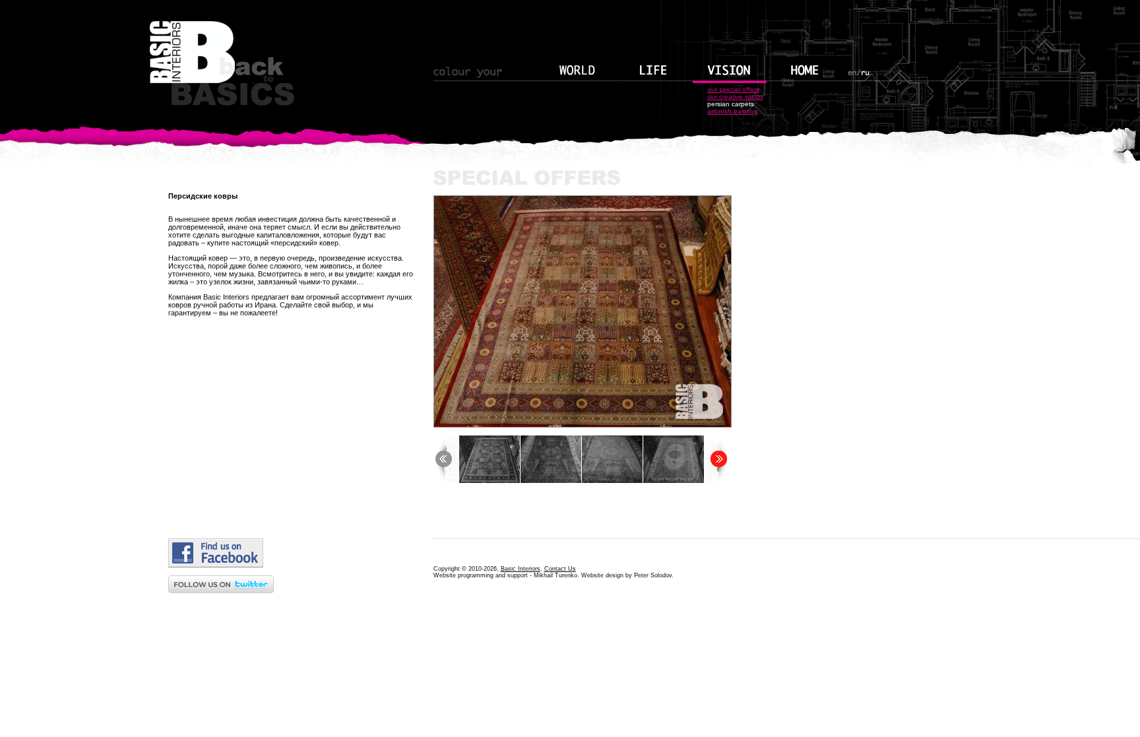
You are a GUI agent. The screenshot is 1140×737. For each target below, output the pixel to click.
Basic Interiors (520, 568)
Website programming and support (480, 575)
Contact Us (560, 568)
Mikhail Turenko (555, 575)
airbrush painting (732, 111)
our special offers (733, 89)
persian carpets (730, 104)
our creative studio (735, 96)
